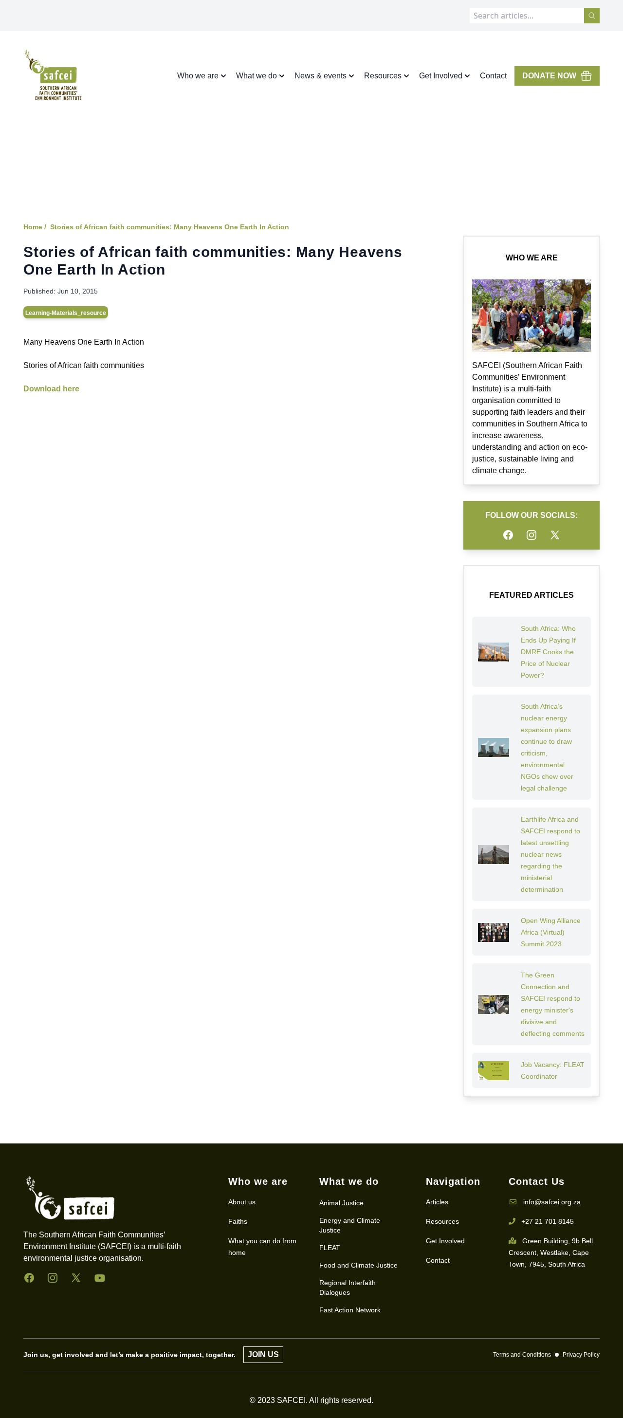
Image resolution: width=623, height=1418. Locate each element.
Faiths (237, 1221)
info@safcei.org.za (552, 1202)
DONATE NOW (549, 76)
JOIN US (263, 1354)
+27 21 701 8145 (547, 1221)
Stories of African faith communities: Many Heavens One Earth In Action (169, 227)
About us (242, 1202)
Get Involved (445, 1241)
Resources (442, 1221)
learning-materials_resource (65, 313)
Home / (34, 227)
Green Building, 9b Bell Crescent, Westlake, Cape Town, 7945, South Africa (551, 1252)
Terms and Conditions (522, 1354)
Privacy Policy (581, 1354)
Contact (493, 76)
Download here (51, 389)
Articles (437, 1202)
